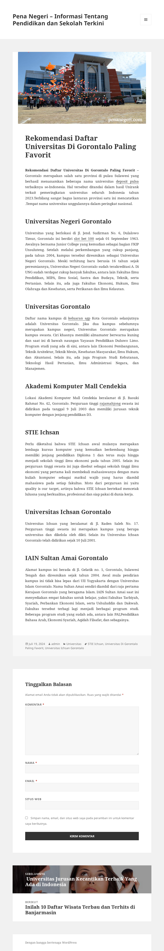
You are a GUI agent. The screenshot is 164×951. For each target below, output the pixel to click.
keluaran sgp (79, 318)
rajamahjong (110, 403)
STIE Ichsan (95, 644)
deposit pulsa (127, 181)
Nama (31, 763)
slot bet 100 (84, 238)
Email (31, 781)
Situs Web (33, 799)
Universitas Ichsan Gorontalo (64, 648)
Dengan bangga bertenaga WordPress (51, 942)
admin (55, 644)
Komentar (34, 704)
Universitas (73, 644)
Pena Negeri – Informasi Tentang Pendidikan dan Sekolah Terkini (60, 19)
